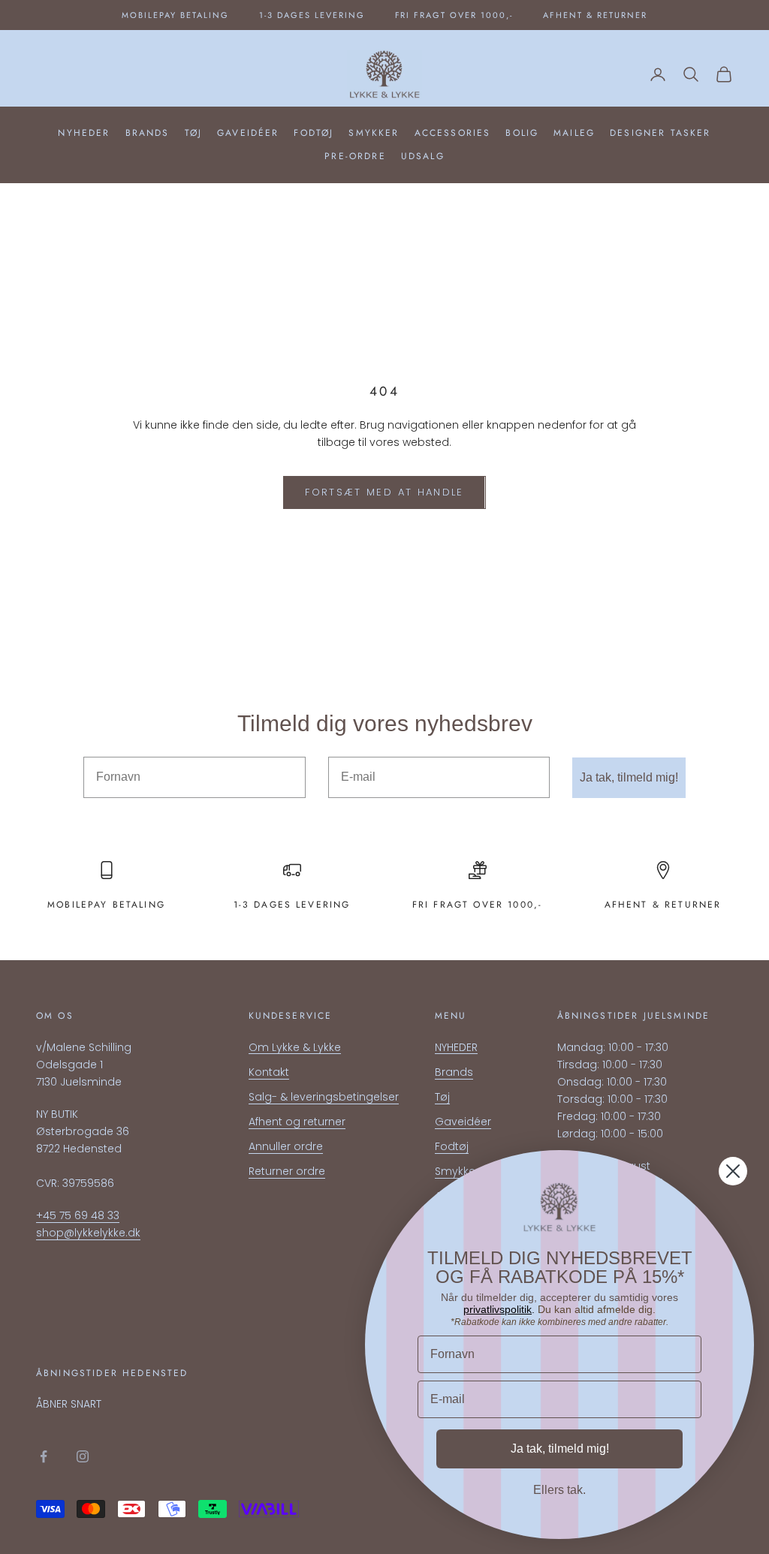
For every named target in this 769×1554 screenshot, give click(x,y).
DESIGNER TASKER (660, 133)
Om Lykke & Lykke (295, 1047)
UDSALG (423, 156)
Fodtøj (313, 133)
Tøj (193, 133)
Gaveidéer (248, 133)
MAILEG (574, 133)
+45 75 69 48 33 (77, 1215)
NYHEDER (84, 133)
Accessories (453, 133)
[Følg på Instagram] (82, 1456)
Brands (147, 133)
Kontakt (269, 1072)
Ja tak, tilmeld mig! (629, 777)
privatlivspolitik (497, 1309)
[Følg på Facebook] (43, 1456)
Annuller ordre (286, 1146)
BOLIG (521, 133)
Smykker (373, 133)
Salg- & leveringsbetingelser (324, 1096)
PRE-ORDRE (354, 156)
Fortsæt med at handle (384, 492)
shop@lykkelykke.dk (88, 1232)
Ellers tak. (559, 1489)
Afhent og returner (297, 1121)
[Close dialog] (733, 1171)
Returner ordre (287, 1171)
